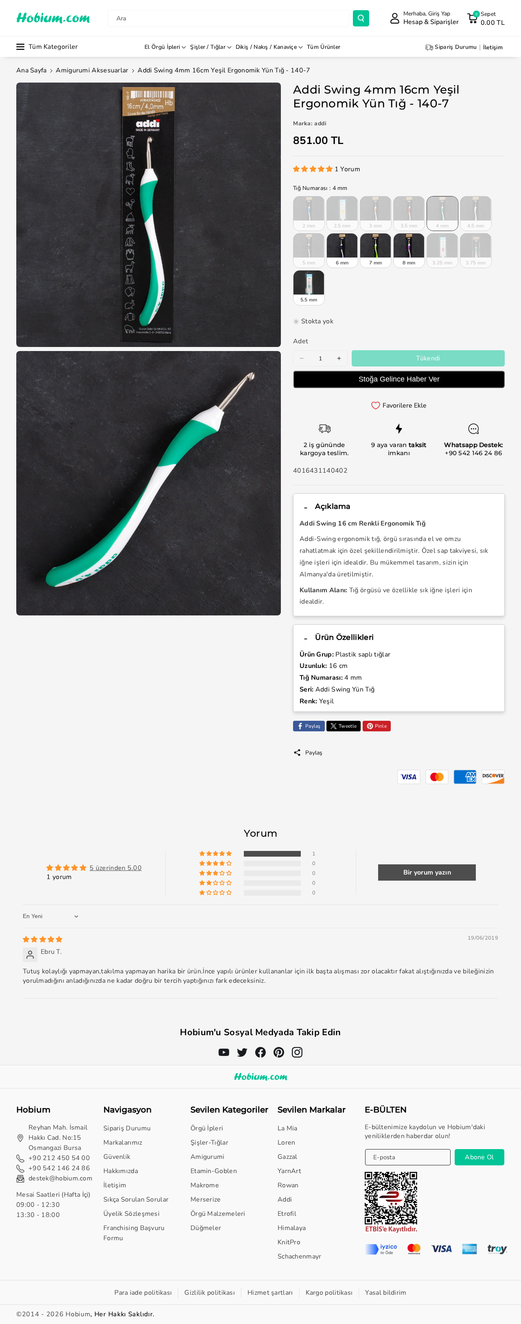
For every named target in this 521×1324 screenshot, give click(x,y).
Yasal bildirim (385, 1292)
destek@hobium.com (60, 1178)
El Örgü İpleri (162, 47)
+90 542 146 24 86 (473, 453)
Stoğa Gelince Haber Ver (399, 379)
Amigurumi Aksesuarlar (92, 70)
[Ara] (361, 18)
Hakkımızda (120, 1171)
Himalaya (292, 1228)
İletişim (114, 1185)
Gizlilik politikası (209, 1292)
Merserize (205, 1199)
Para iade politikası (143, 1292)
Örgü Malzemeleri (217, 1213)
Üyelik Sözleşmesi (131, 1213)
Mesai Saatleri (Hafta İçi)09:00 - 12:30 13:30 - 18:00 (53, 1204)
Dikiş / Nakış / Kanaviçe (266, 47)
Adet (300, 341)
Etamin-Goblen (213, 1171)
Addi (285, 1199)
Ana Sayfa (31, 70)
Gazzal (288, 1156)
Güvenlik (116, 1156)
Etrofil (287, 1213)
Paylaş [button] (314, 753)
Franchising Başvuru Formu (134, 1233)
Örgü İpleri (206, 1128)
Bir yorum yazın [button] (427, 872)
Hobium (78, 1314)
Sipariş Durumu (127, 1128)
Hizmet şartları (270, 1292)
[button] (486, 18)
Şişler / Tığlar (207, 47)
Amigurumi (207, 1156)
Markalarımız (122, 1142)
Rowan (288, 1185)
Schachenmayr (300, 1256)
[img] (43, 939)
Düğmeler (205, 1228)
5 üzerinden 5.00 (116, 868)
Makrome (204, 1185)
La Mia (288, 1128)
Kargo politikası (329, 1292)
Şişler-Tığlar (209, 1142)
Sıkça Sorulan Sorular (136, 1199)
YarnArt (289, 1171)
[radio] (309, 213)
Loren (287, 1142)
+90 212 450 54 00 (59, 1158)
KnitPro (289, 1242)
